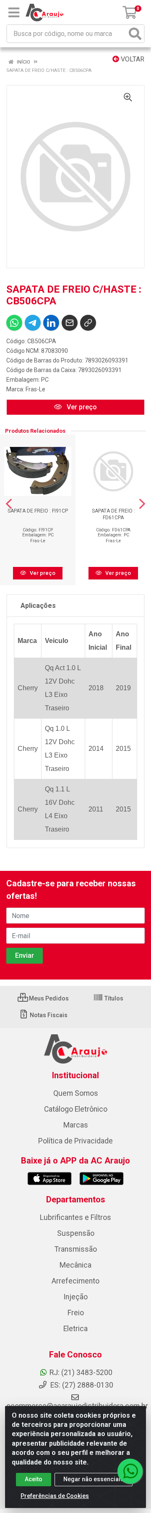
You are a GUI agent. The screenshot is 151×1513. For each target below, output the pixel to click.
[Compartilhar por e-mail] (70, 323)
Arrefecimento (75, 1281)
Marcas (75, 1125)
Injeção (75, 1297)
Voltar (131, 59)
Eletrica (75, 1328)
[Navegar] (9, 504)
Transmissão (76, 1249)
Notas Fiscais (48, 1015)
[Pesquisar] (135, 33)
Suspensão (75, 1233)
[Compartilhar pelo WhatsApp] (14, 323)
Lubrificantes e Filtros (75, 1217)
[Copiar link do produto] (88, 323)
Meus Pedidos (48, 998)
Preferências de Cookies (55, 1496)
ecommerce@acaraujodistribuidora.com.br (77, 1406)
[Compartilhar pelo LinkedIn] (51, 323)
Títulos (113, 998)
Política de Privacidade (75, 1141)
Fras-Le (35, 389)
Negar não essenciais (93, 1479)
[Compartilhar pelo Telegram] (33, 323)
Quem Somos (75, 1093)
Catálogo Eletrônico (75, 1109)
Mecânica (75, 1265)
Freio (76, 1313)
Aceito (33, 1479)
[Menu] (13, 12)
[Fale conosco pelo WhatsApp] (130, 1471)
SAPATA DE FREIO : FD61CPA (113, 514)
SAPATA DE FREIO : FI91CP (38, 511)
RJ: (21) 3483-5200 (80, 1372)
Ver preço (81, 407)
